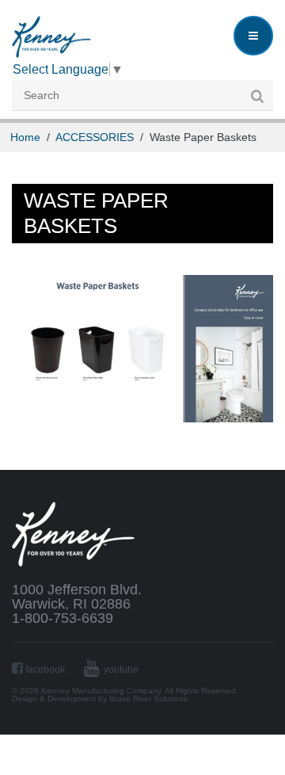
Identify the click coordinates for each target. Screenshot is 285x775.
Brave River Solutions (148, 698)
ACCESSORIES (94, 137)
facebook (44, 669)
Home (25, 137)
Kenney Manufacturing (51, 37)
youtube (120, 669)
